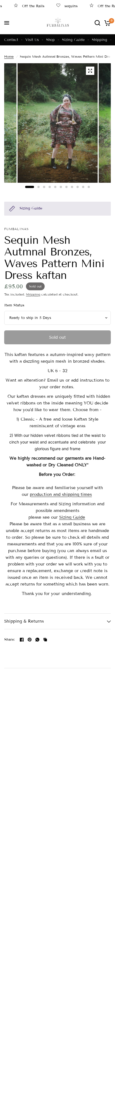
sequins (65, 6)
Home (9, 56)
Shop (50, 40)
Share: (9, 640)
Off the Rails (27, 6)
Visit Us (32, 40)
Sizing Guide (73, 40)
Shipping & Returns (24, 621)
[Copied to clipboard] (45, 639)
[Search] (97, 22)
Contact (11, 40)
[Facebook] (21, 639)
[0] (106, 22)
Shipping (99, 40)
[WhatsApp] (37, 639)
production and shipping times (61, 494)
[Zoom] (90, 71)
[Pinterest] (29, 639)
